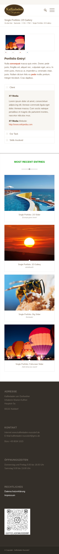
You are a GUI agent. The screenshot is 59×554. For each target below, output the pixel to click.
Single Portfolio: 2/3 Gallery (18, 20)
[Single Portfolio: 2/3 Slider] (29, 193)
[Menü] (51, 10)
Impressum (9, 495)
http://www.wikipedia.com (21, 124)
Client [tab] (12, 87)
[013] (22, 52)
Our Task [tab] (14, 134)
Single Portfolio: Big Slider (29, 314)
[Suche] (44, 10)
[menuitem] (44, 10)
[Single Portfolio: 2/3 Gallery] (29, 243)
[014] (15, 52)
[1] (29, 52)
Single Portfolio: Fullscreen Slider (29, 364)
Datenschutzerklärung (14, 491)
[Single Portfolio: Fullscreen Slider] (29, 342)
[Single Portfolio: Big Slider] (29, 292)
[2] (29, 42)
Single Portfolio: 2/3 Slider (29, 215)
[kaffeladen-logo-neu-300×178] (24, 10)
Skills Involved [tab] (16, 140)
